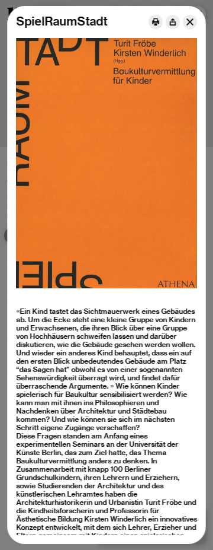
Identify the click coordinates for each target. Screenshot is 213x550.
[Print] (156, 22)
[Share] (173, 22)
